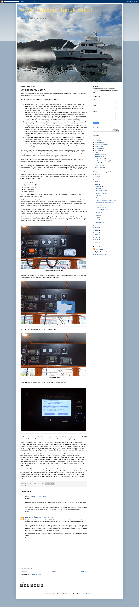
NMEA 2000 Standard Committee (105, 202)
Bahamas (97, 140)
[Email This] (46, 484)
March (98, 213)
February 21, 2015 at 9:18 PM (38, 496)
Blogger (90, 594)
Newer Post (24, 571)
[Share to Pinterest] (54, 484)
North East (97, 163)
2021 (96, 235)
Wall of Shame (99, 167)
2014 (96, 182)
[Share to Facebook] (52, 484)
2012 (96, 177)
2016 (96, 225)
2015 (96, 184)
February (99, 188)
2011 (96, 174)
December (99, 222)
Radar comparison (101, 198)
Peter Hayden (29, 517)
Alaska (96, 138)
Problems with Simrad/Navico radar (106, 200)
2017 (96, 227)
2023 (96, 239)
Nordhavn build (99, 159)
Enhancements (99, 148)
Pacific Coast (98, 165)
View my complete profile (100, 254)
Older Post (83, 571)
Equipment (98, 150)
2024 (96, 242)
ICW (96, 152)
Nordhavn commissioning (102, 161)
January (98, 186)
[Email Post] (42, 483)
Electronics (28, 485)
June (97, 217)
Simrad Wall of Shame (102, 193)
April (97, 215)
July (97, 220)
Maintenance (98, 156)
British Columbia (99, 142)
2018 (96, 230)
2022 (96, 237)
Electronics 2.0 (100, 195)
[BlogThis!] (48, 484)
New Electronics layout (102, 207)
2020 (96, 232)
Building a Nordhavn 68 (101, 144)
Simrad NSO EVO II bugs (103, 210)
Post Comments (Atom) (34, 574)
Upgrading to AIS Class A (103, 205)
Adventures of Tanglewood (56, 9)
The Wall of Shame (101, 190)
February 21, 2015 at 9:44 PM (44, 517)
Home (54, 571)
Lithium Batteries (99, 154)
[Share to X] (50, 484)
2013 (96, 179)
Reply (27, 511)
